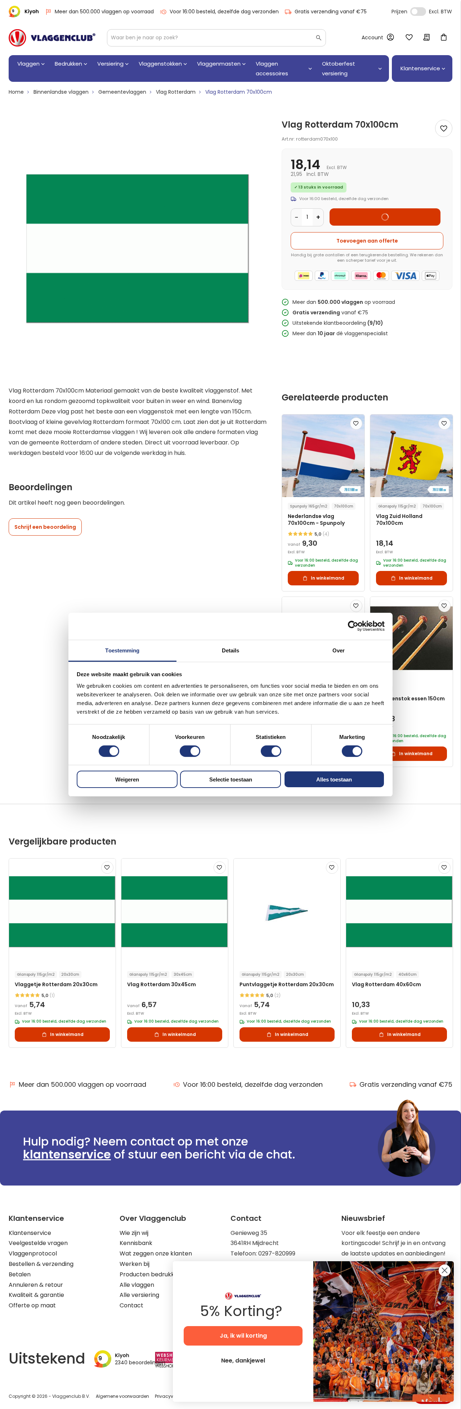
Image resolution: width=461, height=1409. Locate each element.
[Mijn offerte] (426, 37)
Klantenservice (30, 1233)
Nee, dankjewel (243, 1360)
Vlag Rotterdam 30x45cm (161, 984)
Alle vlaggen (137, 1285)
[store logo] (52, 37)
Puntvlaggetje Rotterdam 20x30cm (287, 984)
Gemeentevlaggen (122, 92)
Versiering (110, 63)
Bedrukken (68, 63)
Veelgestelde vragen (38, 1243)
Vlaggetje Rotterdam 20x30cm (56, 984)
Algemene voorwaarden (122, 1396)
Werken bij (134, 1264)
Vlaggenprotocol (33, 1253)
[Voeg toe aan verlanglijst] (443, 128)
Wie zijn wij (134, 1233)
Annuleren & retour (36, 1285)
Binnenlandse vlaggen (61, 92)
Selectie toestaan (230, 779)
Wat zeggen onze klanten (156, 1253)
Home (16, 92)
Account (372, 37)
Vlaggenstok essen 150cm (410, 698)
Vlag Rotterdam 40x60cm (386, 984)
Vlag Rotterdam (176, 92)
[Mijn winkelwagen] (443, 37)
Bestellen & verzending (41, 1264)
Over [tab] (338, 650)
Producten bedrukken (151, 1274)
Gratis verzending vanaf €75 (331, 11)
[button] (356, 423)
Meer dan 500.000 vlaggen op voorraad (104, 11)
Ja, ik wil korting (243, 1336)
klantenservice (67, 1154)
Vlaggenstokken (160, 63)
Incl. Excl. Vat (418, 11)
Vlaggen (28, 63)
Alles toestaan (334, 779)
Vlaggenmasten (219, 63)
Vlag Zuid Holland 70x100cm (399, 520)
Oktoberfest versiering (338, 68)
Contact (131, 1305)
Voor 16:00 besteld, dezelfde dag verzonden (224, 11)
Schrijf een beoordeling (45, 527)
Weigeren (127, 779)
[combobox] (216, 37)
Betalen (20, 1274)
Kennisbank (136, 1243)
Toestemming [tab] (122, 650)
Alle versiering (139, 1295)
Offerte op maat (32, 1305)
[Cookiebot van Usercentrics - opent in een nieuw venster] (353, 626)
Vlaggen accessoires (272, 68)
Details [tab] (231, 650)
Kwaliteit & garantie (36, 1295)
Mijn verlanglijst (409, 37)
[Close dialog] (444, 1270)
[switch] (190, 752)
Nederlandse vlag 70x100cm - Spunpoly (316, 520)
